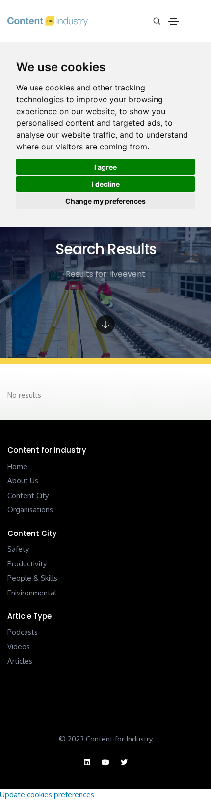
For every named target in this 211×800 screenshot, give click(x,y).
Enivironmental (31, 592)
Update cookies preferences (47, 794)
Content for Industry (119, 738)
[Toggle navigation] (173, 21)
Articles (19, 661)
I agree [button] (105, 167)
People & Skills (32, 578)
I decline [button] (106, 184)
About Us (22, 480)
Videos (18, 646)
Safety (18, 549)
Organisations (30, 509)
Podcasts (22, 632)
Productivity (27, 563)
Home (17, 466)
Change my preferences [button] (105, 201)
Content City (28, 495)
